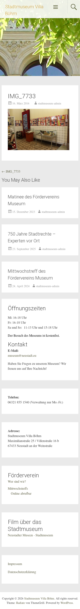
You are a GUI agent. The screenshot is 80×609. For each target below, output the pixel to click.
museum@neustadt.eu (22, 355)
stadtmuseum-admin (49, 103)
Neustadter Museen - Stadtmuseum (30, 535)
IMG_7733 (11, 171)
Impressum (15, 564)
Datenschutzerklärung (22, 572)
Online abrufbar (21, 493)
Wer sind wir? (17, 481)
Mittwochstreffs (18, 488)
